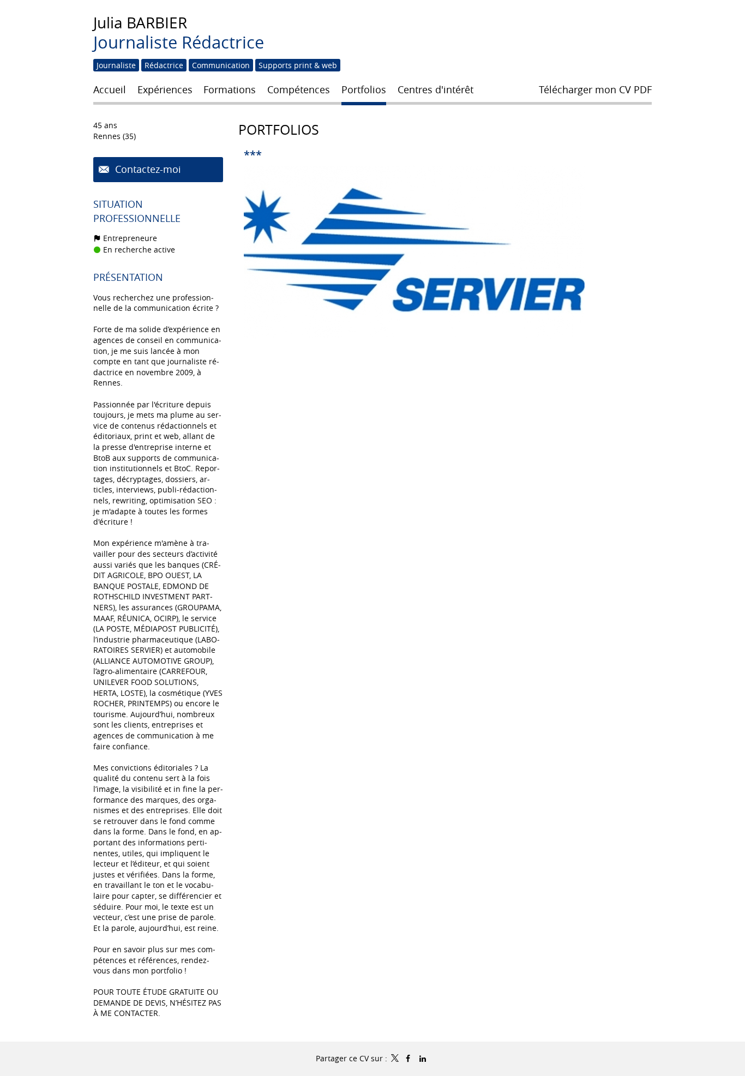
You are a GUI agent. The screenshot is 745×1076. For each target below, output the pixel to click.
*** (253, 154)
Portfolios (278, 130)
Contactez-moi (146, 169)
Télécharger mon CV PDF (595, 89)
